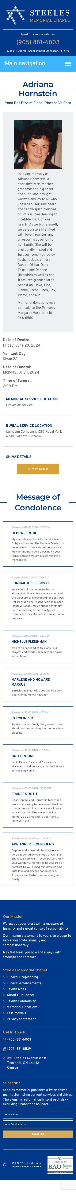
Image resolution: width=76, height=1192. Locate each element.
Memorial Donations (22, 1007)
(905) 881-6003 (38, 43)
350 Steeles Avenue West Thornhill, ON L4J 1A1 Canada (26, 1063)
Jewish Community (21, 1001)
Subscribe (38, 1134)
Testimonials (16, 1013)
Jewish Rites (16, 989)
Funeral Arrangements (24, 983)
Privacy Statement (21, 1019)
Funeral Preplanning (22, 977)
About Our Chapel (20, 995)
